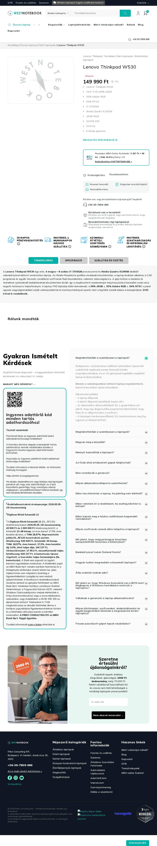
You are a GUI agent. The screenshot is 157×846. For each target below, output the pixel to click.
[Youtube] (21, 778)
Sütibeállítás (15, 784)
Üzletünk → (143, 3)
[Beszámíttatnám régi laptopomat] (85, 224)
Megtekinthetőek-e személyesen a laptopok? (103, 357)
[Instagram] (15, 778)
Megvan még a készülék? (90, 442)
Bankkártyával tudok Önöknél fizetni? (98, 552)
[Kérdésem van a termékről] (85, 215)
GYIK (10, 3)
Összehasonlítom (118, 174)
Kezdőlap (13, 45)
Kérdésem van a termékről (104, 212)
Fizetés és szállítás (26, 3)
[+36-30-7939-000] (85, 205)
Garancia (44, 3)
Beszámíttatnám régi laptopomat (108, 221)
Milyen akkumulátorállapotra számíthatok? (102, 483)
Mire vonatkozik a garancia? (92, 472)
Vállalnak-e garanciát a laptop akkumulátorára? (105, 598)
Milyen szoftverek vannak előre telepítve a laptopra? (107, 529)
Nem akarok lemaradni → (108, 715)
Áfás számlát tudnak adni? (92, 572)
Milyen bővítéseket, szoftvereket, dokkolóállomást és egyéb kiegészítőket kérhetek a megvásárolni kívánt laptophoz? (108, 611)
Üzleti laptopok (46, 45)
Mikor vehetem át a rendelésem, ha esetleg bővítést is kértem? (108, 505)
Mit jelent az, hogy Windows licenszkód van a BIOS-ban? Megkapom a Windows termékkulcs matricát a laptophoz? (110, 585)
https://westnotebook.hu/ (19, 595)
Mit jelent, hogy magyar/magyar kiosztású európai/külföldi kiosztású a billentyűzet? (101, 540)
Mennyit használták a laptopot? (95, 452)
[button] (111, 358)
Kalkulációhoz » (113, 161)
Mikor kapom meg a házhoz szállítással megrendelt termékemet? (107, 517)
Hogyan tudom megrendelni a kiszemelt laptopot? (106, 562)
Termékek (109, 56)
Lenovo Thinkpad (92, 56)
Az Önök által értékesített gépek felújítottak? (103, 462)
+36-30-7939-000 (98, 204)
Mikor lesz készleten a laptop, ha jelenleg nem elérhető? (109, 493)
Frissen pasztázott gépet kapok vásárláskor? (103, 623)
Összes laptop (28, 45)
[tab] (43, 260)
